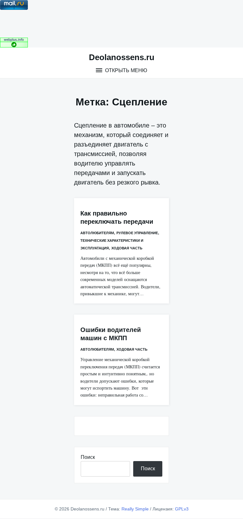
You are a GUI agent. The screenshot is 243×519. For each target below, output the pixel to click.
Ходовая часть (126, 248)
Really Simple (135, 508)
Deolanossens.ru (121, 57)
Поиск (88, 457)
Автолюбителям (97, 233)
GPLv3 (182, 508)
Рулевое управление (137, 233)
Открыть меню (125, 70)
